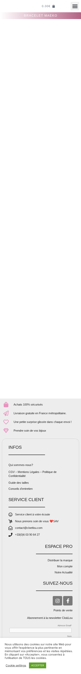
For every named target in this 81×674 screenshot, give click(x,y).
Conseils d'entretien (20, 488)
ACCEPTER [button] (37, 665)
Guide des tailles (18, 482)
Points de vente (63, 610)
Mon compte (65, 566)
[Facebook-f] (68, 600)
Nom (69, 636)
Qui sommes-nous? (20, 465)
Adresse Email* (65, 626)
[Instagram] (57, 600)
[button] (75, 6)
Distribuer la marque (60, 560)
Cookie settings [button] (16, 665)
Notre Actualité (64, 572)
